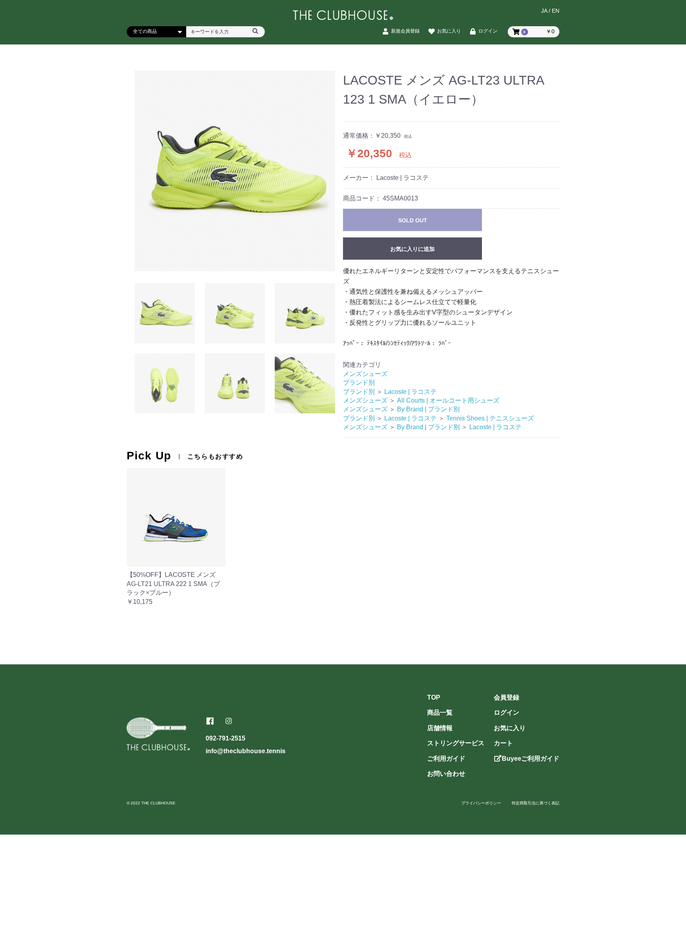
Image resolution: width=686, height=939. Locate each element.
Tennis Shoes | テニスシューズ (490, 418)
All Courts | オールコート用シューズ (448, 400)
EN (555, 11)
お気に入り (510, 728)
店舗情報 (440, 728)
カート (503, 743)
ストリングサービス (455, 743)
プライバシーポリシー (481, 803)
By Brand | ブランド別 (428, 409)
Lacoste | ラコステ (410, 391)
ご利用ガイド (446, 758)
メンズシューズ (365, 373)
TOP (433, 697)
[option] (235, 171)
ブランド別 (359, 382)
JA (544, 11)
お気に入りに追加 (412, 249)
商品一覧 (440, 712)
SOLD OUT (412, 220)
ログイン (506, 712)
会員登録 (506, 697)
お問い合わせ (446, 773)
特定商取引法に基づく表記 (535, 803)
